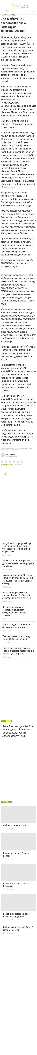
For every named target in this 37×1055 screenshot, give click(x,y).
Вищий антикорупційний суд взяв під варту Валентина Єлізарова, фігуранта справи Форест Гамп (16, 547)
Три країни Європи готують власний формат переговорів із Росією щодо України (18, 651)
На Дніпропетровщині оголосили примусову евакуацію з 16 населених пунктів (15, 611)
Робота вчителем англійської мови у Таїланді (17, 928)
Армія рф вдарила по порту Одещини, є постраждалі (16, 626)
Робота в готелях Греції (14, 825)
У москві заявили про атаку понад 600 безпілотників (16, 637)
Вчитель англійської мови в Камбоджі (17, 885)
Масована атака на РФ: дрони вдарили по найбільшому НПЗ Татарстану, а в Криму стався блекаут (17, 579)
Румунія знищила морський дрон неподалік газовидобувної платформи (18, 563)
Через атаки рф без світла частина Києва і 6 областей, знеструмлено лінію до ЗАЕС (16, 595)
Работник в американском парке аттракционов (16, 915)
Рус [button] (7, 11)
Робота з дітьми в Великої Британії (16, 854)
